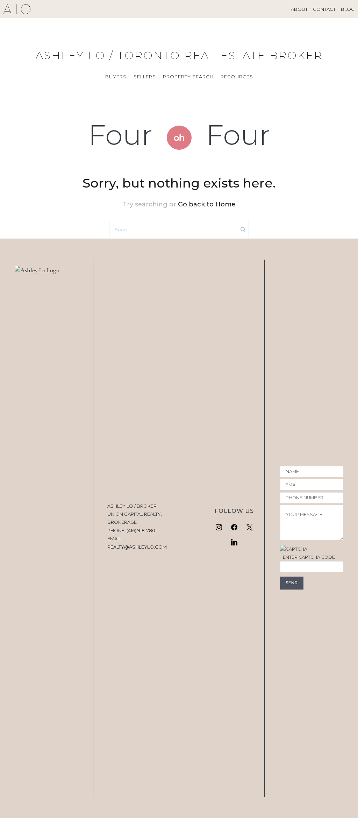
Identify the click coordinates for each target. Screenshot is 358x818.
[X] (249, 527)
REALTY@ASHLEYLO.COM (137, 547)
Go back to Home (206, 204)
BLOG (348, 9)
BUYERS (116, 76)
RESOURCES (237, 76)
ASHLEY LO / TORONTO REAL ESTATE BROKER (179, 55)
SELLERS (145, 76)
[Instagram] (219, 527)
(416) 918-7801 (142, 530)
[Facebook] (234, 527)
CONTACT (324, 9)
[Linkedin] (234, 542)
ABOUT (299, 9)
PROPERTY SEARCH (188, 76)
